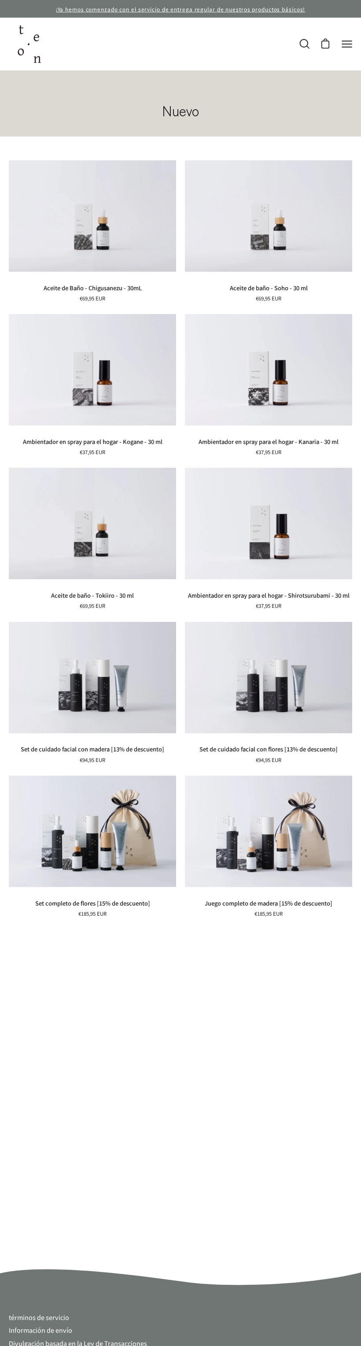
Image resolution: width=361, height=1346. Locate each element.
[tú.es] (28, 44)
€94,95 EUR (92, 759)
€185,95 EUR (92, 913)
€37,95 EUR (92, 451)
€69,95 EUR (92, 298)
